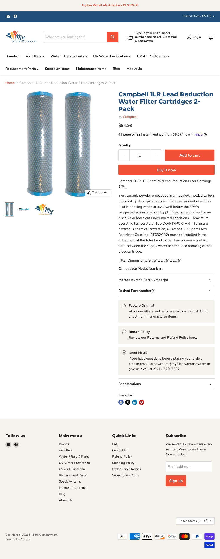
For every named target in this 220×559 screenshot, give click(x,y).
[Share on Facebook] (121, 402)
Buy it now (166, 170)
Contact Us (120, 450)
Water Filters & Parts (67, 56)
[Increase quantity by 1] (155, 155)
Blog (116, 68)
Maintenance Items (91, 68)
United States (197, 16)
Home (10, 83)
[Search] (112, 37)
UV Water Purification (111, 56)
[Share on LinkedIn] (134, 402)
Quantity (124, 145)
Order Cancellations (126, 469)
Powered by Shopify (18, 539)
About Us (134, 68)
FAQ (115, 444)
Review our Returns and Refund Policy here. (163, 337)
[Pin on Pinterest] (141, 402)
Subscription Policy (125, 475)
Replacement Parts (21, 68)
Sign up (176, 480)
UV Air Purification (152, 56)
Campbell (130, 116)
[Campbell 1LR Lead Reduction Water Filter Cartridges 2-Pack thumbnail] (9, 209)
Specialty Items (57, 68)
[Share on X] (127, 402)
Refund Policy (122, 456)
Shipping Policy (123, 463)
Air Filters (34, 56)
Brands (11, 56)
